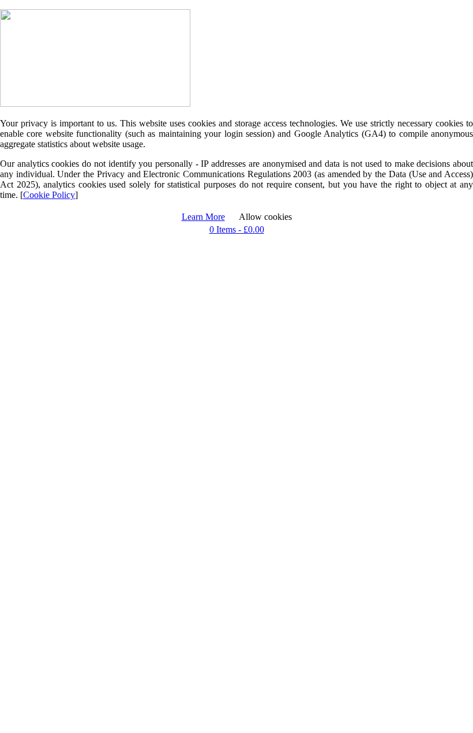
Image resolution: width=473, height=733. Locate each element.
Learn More (203, 217)
